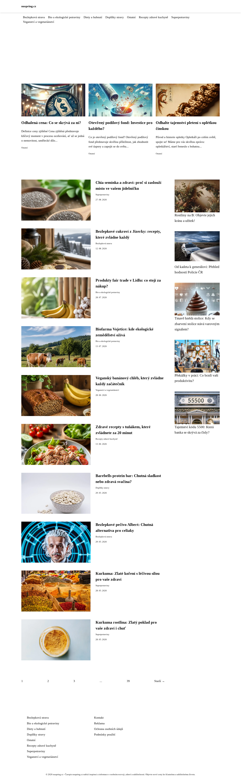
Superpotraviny (180, 17)
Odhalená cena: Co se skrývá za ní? (51, 123)
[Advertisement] (120, 49)
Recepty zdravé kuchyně (153, 17)
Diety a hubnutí (93, 17)
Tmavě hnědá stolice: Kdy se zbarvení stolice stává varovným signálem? (197, 323)
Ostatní (131, 17)
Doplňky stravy (114, 17)
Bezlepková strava (34, 17)
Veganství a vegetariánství (38, 21)
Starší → (159, 681)
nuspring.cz (28, 6)
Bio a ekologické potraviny (64, 17)
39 (128, 681)
